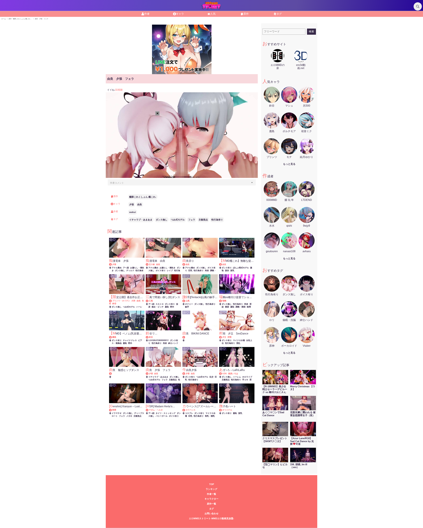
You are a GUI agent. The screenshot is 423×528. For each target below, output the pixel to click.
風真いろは (233, 373)
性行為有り (217, 219)
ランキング (211, 489)
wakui (132, 212)
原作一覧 (211, 504)
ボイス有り (161, 270)
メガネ (129, 416)
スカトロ (160, 304)
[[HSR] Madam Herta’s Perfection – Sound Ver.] (148, 410)
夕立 (224, 337)
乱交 (211, 377)
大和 (133, 301)
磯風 (114, 337)
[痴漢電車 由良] (148, 264)
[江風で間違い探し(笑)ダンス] (148, 301)
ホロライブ (247, 377)
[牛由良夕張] (185, 373)
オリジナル (227, 410)
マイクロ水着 (239, 340)
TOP (211, 484)
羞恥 (167, 307)
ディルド (130, 270)
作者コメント (117, 183)
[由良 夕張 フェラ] (148, 373)
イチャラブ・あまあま (140, 219)
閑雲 (114, 410)
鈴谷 (114, 303)
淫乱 (238, 343)
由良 (139, 204)
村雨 (229, 337)
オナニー (189, 304)
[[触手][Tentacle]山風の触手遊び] (185, 301)
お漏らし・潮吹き (167, 268)
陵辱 (249, 307)
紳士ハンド (173, 343)
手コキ (245, 380)
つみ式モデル (178, 219)
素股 (227, 307)
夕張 (131, 204)
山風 (188, 301)
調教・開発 (241, 307)
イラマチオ (117, 413)
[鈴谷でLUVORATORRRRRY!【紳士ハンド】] (148, 337)
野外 (172, 307)
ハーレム (237, 377)
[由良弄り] (185, 264)
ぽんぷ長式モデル (241, 268)
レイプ (170, 270)
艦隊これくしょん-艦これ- (142, 197)
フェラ (191, 219)
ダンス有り (227, 268)
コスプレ (189, 413)
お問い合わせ (211, 513)
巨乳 (190, 270)
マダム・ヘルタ (156, 410)
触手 (187, 307)
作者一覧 (211, 494)
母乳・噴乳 (210, 416)
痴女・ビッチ (158, 307)
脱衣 (227, 270)
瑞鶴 (224, 301)
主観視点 (203, 219)
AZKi (224, 373)
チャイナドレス (130, 340)
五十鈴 (152, 264)
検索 (311, 31)
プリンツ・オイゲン (121, 301)
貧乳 (232, 270)
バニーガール (162, 416)
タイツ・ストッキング (165, 413)
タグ (211, 509)
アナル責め (117, 268)
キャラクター (211, 499)
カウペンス (190, 410)
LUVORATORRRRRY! (158, 340)
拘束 (207, 270)
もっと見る (289, 164)
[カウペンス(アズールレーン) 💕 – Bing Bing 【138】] (185, 410)
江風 (151, 301)
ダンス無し (161, 219)
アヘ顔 (126, 268)
